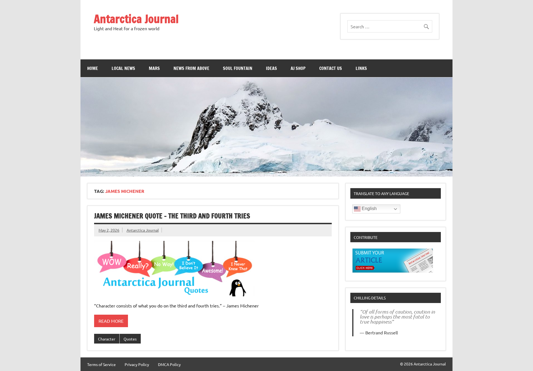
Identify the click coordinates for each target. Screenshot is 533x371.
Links (361, 68)
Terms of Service (101, 364)
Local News (123, 68)
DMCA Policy (169, 364)
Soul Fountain (237, 68)
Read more (111, 321)
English (369, 208)
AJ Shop (298, 68)
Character (106, 338)
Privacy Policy (137, 364)
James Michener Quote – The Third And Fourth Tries (172, 216)
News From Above (191, 68)
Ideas (271, 68)
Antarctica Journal (136, 19)
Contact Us (330, 68)
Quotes (130, 338)
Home (92, 68)
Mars (154, 68)
